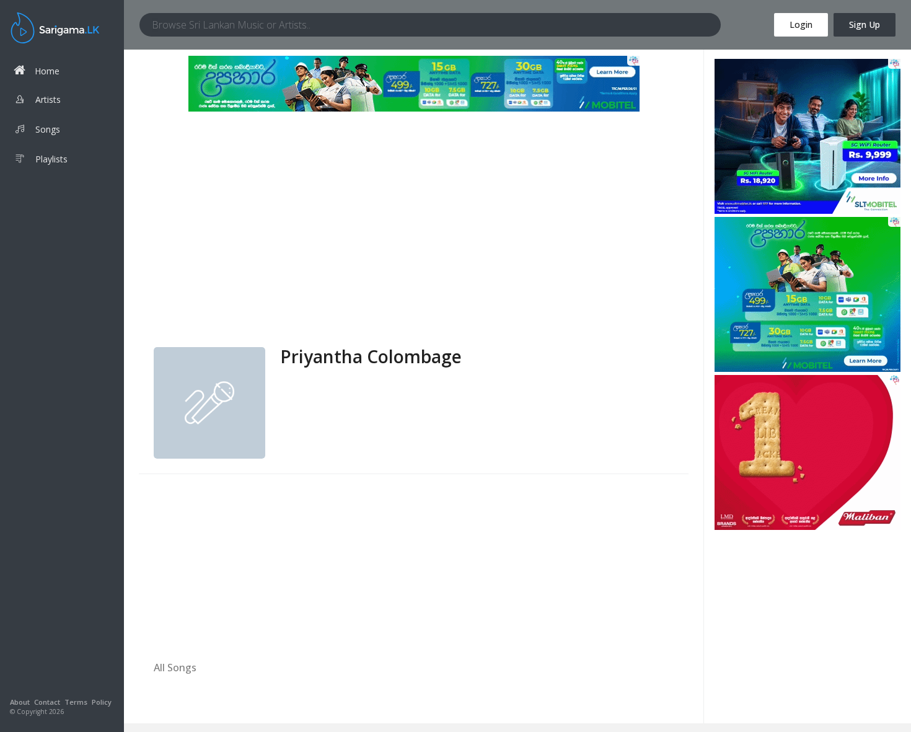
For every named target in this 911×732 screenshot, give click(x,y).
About (20, 702)
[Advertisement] (414, 254)
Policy (102, 702)
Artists (48, 99)
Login (801, 24)
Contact (47, 702)
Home (47, 71)
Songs (47, 129)
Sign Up (864, 24)
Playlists (51, 159)
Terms (75, 702)
